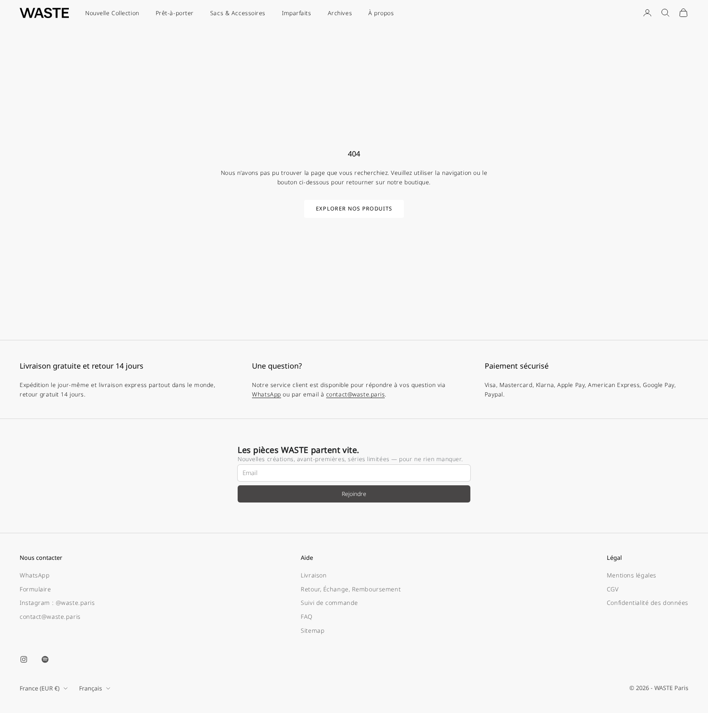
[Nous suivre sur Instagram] (24, 659)
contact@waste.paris (355, 394)
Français (90, 688)
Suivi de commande (329, 603)
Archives (340, 13)
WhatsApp (266, 394)
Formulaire (35, 589)
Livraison (314, 575)
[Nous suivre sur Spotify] (45, 659)
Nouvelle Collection (112, 13)
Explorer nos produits (354, 208)
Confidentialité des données (647, 603)
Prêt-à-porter (175, 13)
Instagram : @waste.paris (57, 603)
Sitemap (312, 630)
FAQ (307, 616)
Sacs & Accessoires (238, 13)
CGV (613, 589)
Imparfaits (296, 13)
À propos (381, 13)
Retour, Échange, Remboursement (351, 589)
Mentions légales (631, 575)
